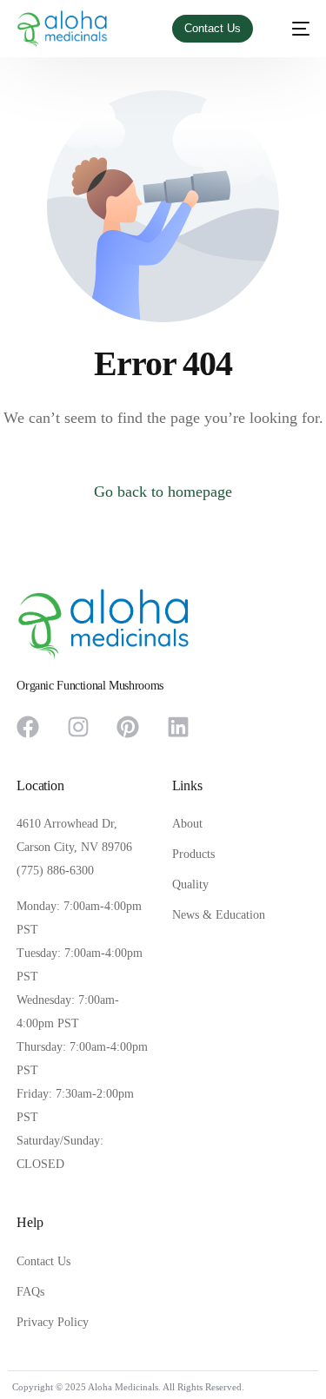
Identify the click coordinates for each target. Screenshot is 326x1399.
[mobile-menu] (292, 29)
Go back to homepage (163, 491)
